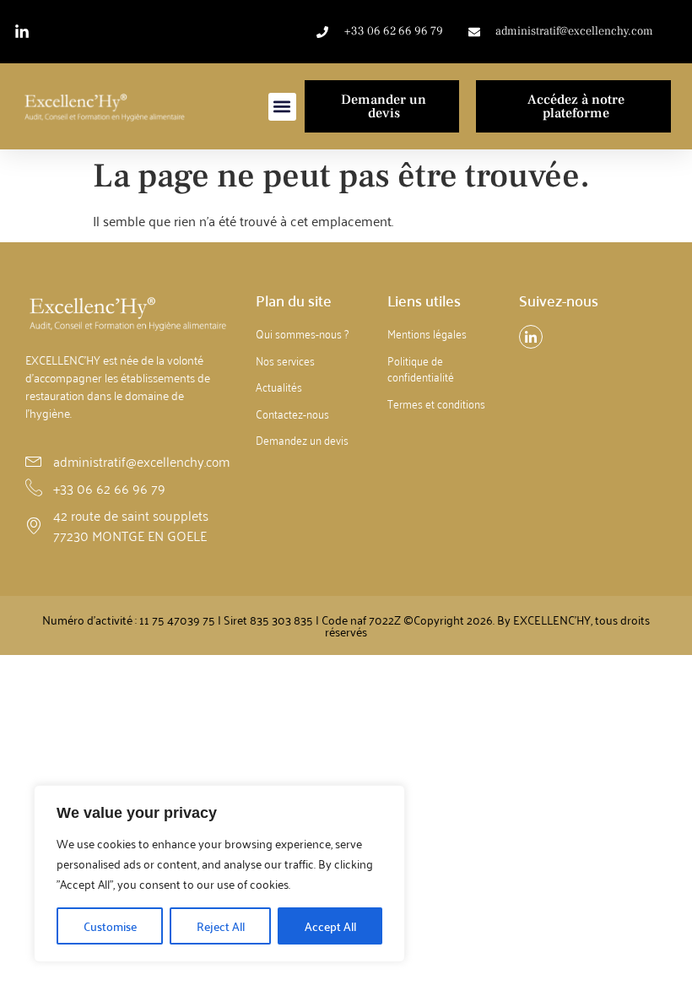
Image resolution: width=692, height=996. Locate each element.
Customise (110, 926)
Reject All (221, 926)
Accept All (330, 926)
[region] (219, 873)
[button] (282, 107)
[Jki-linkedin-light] (531, 337)
